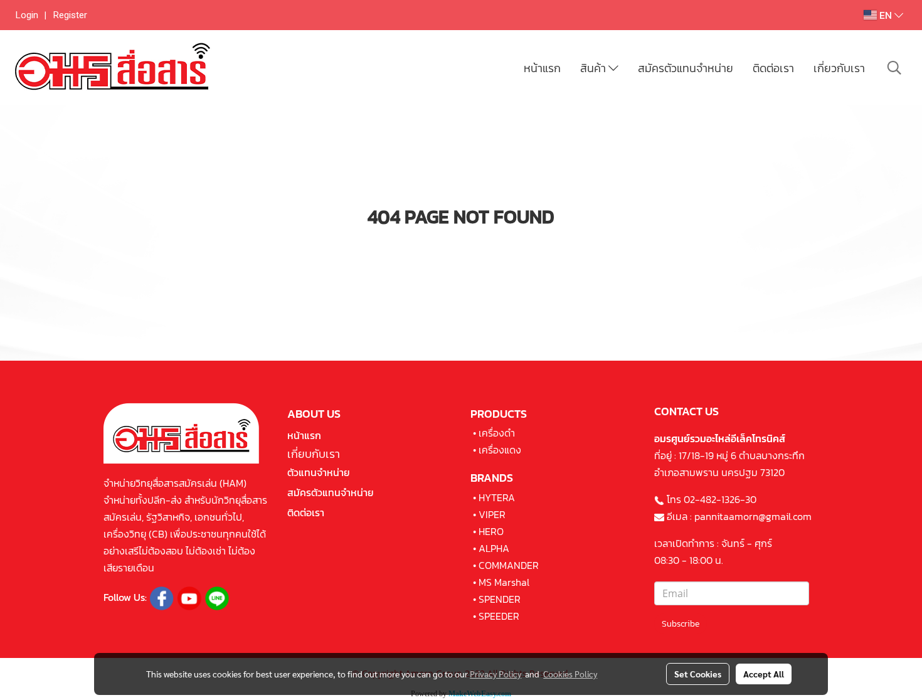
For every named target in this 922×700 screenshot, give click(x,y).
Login (27, 15)
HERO (491, 531)
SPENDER (500, 599)
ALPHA (494, 548)
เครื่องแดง (500, 449)
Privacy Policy (495, 673)
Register (70, 15)
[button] (894, 68)
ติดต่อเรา (773, 68)
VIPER (492, 514)
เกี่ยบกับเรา (313, 453)
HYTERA (497, 497)
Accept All (763, 673)
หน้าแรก (542, 68)
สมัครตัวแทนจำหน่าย (685, 68)
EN (885, 15)
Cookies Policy (570, 673)
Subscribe (680, 623)
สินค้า (594, 68)
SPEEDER (499, 615)
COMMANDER (509, 565)
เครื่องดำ (497, 432)
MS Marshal (504, 582)
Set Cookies (697, 673)
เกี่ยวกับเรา (839, 68)
